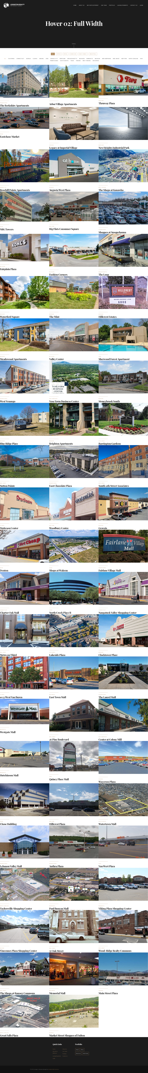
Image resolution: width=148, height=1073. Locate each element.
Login (54, 1058)
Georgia (28, 58)
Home (54, 1049)
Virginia (78, 60)
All (53, 54)
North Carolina (133, 58)
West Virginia (87, 60)
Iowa (47, 58)
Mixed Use (73, 54)
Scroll (74, 43)
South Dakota (64, 60)
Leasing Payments (57, 1056)
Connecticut (20, 58)
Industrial (93, 54)
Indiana (41, 58)
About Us (65, 1049)
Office (59, 54)
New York (124, 58)
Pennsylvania (54, 60)
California (11, 58)
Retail (65, 54)
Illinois (35, 58)
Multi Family (83, 54)
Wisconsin (96, 60)
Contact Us (65, 1056)
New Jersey (116, 58)
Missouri (97, 58)
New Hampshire (106, 58)
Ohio (141, 58)
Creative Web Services (53, 1069)
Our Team (65, 1051)
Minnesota (90, 58)
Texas (72, 60)
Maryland (63, 58)
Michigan (82, 58)
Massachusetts (72, 58)
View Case (2, 66)
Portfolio (64, 1053)
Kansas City (54, 58)
